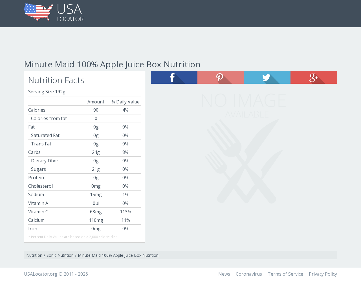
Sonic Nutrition (60, 255)
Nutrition (34, 255)
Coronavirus (249, 274)
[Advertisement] (180, 44)
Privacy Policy (323, 274)
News (224, 274)
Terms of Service (285, 274)
